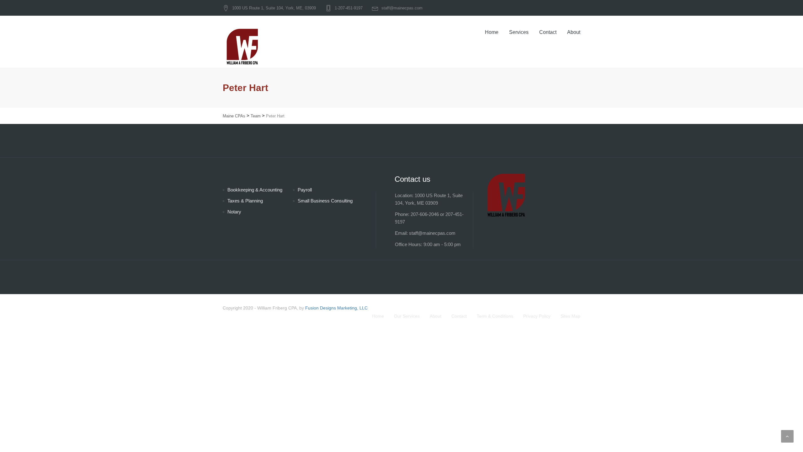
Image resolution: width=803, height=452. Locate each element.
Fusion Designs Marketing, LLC (336, 307)
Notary (234, 211)
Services (519, 32)
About (573, 32)
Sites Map (570, 316)
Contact (547, 32)
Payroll (305, 189)
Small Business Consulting (325, 200)
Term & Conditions (495, 316)
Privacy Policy (536, 316)
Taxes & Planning (245, 200)
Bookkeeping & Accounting (254, 189)
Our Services (407, 316)
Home (491, 32)
